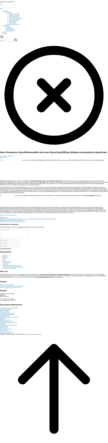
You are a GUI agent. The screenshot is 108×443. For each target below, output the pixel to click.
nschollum (4, 157)
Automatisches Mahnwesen (7, 313)
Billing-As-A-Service (20, 219)
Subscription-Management (13, 24)
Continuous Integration (15, 19)
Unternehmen (6, 25)
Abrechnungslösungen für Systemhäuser (10, 287)
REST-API (2, 318)
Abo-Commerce (4, 219)
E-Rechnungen (4, 327)
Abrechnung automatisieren (7, 284)
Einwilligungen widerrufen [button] (10, 268)
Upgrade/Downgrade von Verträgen (9, 317)
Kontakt (5, 33)
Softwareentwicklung (14, 15)
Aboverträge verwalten (6, 309)
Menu (1, 8)
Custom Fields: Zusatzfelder (7, 333)
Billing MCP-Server (5, 319)
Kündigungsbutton (5, 310)
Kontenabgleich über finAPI (7, 314)
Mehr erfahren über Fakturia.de (8, 215)
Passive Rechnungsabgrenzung (8, 322)
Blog (6, 217)
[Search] (15, 39)
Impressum (6, 264)
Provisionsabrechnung (6, 321)
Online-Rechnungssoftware (37, 219)
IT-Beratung (9, 12)
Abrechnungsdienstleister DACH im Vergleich (12, 286)
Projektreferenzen (10, 29)
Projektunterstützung (14, 16)
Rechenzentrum (10, 31)
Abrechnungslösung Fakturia (19, 277)
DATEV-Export (4, 326)
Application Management (15, 17)
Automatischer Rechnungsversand (9, 308)
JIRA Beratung (12, 21)
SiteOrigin (38, 334)
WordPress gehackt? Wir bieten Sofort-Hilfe (11, 220)
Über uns (5, 255)
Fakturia (24, 160)
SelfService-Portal (4, 315)
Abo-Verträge (11, 219)
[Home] (7, 7)
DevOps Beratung (13, 20)
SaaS (54, 219)
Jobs (4, 260)
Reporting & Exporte (5, 331)
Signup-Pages (3, 330)
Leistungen (6, 11)
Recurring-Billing (48, 219)
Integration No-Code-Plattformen (8, 325)
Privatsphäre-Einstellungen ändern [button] (12, 265)
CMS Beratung (13, 23)
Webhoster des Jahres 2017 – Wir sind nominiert (12, 221)
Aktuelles (8, 27)
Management (9, 28)
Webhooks (3, 323)
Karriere (5, 32)
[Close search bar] (54, 148)
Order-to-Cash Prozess (6, 329)
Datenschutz (6, 263)
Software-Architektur (14, 13)
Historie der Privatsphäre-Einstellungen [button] (13, 267)
